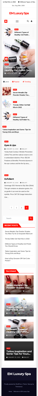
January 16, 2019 (12, 149)
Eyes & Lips (10, 145)
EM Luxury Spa (19, 13)
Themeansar (18, 386)
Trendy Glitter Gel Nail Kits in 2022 (17, 239)
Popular (16, 82)
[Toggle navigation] (17, 21)
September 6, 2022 (15, 291)
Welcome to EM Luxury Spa (21, 391)
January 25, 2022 (14, 357)
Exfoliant (9, 179)
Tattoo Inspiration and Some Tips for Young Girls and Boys (19, 354)
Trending (27, 82)
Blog (16, 29)
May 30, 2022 (12, 313)
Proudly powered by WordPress (13, 384)
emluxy (23, 73)
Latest (7, 82)
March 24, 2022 (12, 73)
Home (10, 391)
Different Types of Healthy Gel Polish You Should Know (21, 34)
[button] (28, 21)
